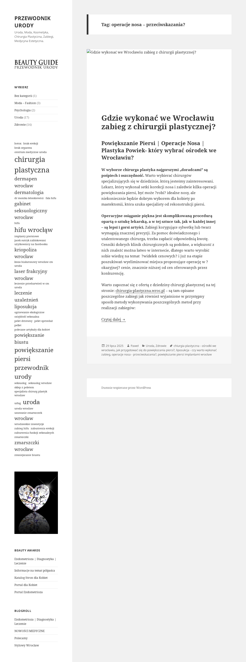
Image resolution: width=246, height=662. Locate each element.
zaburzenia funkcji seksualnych (34, 432)
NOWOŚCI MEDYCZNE (29, 631)
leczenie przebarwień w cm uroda (31, 285)
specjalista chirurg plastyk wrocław (30, 393)
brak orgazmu (23, 147)
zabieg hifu (21, 428)
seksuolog (20, 383)
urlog (17, 403)
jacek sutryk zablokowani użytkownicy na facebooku (31, 242)
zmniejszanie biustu (27, 455)
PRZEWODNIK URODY (32, 21)
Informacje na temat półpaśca (34, 570)
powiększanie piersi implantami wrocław (185, 354)
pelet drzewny (23, 321)
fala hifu (51, 198)
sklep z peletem (24, 387)
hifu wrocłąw (33, 230)
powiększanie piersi (33, 354)
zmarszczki (21, 437)
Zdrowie (20, 125)
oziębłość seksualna (26, 316)
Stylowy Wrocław (26, 645)
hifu (17, 223)
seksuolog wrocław (40, 383)
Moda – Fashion (25, 103)
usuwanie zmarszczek (28, 412)
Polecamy (21, 638)
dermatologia (29, 192)
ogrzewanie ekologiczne (29, 312)
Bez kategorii (23, 96)
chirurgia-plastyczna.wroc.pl (140, 290)
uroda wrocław (23, 408)
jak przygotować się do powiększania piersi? (145, 350)
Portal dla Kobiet (25, 585)
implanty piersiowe (26, 236)
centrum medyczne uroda (30, 152)
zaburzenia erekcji (42, 428)
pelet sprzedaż (43, 321)
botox (17, 143)
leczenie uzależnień (26, 296)
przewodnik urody (31, 372)
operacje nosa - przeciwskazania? (134, 354)
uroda (31, 402)
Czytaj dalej (113, 319)
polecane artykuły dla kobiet (32, 329)
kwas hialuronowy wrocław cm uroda (33, 263)
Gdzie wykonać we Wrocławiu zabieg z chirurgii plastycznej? (158, 122)
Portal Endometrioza (28, 592)
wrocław (23, 418)
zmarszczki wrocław (26, 446)
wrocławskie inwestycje (29, 424)
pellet (17, 325)
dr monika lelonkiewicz (29, 198)
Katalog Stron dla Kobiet (31, 578)
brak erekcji (30, 143)
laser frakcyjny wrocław (30, 274)
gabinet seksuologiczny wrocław (30, 210)
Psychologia (22, 110)
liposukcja (25, 306)
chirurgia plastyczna (31, 164)
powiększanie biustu (29, 338)
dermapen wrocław (25, 182)
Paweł (135, 346)
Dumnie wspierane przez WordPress (126, 388)
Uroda (18, 117)
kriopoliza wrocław (25, 253)
